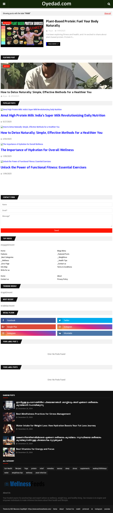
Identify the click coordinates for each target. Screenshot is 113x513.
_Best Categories (7, 257)
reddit (78, 509)
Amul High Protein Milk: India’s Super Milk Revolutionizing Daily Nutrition (53, 115)
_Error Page (5, 264)
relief (42, 468)
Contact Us (70, 509)
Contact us (5, 279)
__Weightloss (62, 257)
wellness (29, 473)
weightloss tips (17, 473)
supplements (84, 468)
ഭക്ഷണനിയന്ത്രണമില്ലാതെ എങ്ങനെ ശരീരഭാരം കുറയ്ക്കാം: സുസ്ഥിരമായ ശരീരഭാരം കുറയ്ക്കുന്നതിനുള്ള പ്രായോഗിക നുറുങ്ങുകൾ (58, 439)
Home (3, 251)
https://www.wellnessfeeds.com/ (39, 509)
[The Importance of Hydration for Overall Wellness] (22, 144)
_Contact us (61, 264)
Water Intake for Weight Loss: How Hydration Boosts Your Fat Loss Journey (56, 425)
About (59, 276)
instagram (98, 509)
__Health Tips (62, 260)
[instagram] (84, 326)
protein (33, 468)
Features (4, 254)
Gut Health (8, 468)
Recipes (18, 468)
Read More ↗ (53, 44)
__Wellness (5, 260)
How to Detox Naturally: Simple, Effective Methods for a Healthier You (46, 92)
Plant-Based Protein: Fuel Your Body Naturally (72, 23)
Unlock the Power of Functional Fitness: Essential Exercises (43, 167)
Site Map (4, 267)
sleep (67, 468)
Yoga (26, 468)
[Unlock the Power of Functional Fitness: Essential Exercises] (26, 161)
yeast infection (41, 473)
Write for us (5, 270)
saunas (59, 468)
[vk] (84, 333)
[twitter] (84, 320)
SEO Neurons (14, 509)
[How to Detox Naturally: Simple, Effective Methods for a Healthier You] (30, 127)
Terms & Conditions (64, 267)
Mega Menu (61, 251)
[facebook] (28, 320)
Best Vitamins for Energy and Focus (35, 449)
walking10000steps (100, 468)
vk (92, 509)
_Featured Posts (63, 254)
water (6, 473)
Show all (107, 13)
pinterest (86, 509)
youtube (107, 509)
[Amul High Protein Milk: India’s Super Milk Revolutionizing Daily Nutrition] (31, 109)
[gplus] (28, 326)
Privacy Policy (62, 279)
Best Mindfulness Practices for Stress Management (43, 414)
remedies (50, 468)
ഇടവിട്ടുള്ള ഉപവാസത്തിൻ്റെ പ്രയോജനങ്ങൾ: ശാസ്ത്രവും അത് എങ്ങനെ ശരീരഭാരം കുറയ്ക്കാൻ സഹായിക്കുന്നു (57, 404)
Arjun (51, 30)
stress (75, 468)
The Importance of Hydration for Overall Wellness (37, 150)
